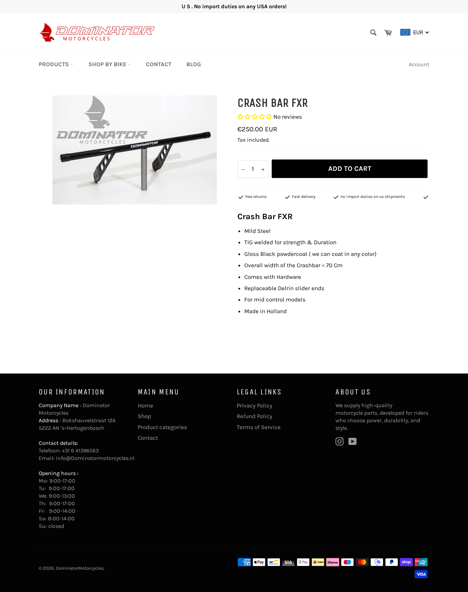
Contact (158, 64)
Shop (144, 416)
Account (419, 64)
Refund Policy (254, 416)
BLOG (193, 64)
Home (145, 405)
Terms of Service (259, 427)
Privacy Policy (254, 405)
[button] (254, 116)
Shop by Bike (108, 64)
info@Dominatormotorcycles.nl (95, 458)
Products (54, 64)
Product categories (162, 427)
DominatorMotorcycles (79, 568)
